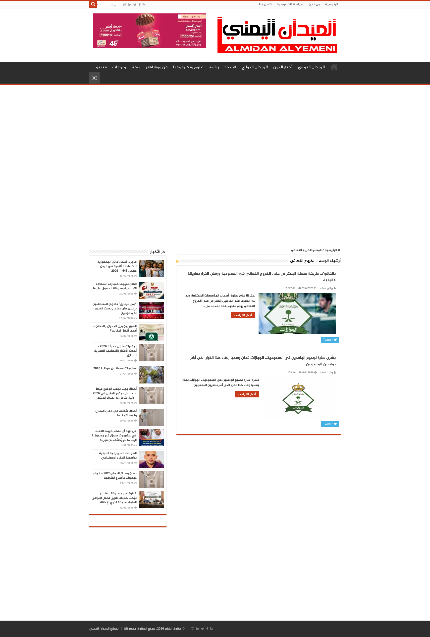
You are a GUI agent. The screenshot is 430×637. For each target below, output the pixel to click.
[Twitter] (135, 5)
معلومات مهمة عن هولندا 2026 (115, 368)
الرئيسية (331, 4)
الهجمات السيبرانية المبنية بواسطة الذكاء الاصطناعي (118, 456)
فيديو (101, 67)
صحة (136, 67)
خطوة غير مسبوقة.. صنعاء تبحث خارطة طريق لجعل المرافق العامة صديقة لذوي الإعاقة (114, 498)
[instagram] (125, 5)
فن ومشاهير (156, 67)
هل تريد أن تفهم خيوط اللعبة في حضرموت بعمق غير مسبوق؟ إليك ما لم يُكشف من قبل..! (114, 435)
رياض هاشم (326, 288)
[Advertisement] (215, 126)
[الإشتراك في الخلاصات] (177, 262)
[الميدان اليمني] (277, 37)
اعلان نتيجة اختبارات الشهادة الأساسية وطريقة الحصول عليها (115, 286)
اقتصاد (230, 67)
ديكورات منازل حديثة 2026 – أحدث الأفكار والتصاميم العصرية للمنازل (115, 351)
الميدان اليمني (311, 67)
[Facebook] (139, 5)
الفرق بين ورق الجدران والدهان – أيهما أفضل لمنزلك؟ (115, 329)
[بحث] (93, 4)
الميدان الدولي (255, 67)
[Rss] (144, 5)
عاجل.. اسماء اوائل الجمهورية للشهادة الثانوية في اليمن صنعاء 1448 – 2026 (117, 266)
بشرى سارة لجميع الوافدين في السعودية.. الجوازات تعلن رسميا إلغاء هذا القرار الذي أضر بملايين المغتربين (263, 361)
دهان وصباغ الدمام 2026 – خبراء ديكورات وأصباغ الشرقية (115, 476)
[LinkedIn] (130, 5)
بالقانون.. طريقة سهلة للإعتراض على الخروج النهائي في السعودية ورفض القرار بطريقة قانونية (261, 277)
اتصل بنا (265, 4)
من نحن (314, 4)
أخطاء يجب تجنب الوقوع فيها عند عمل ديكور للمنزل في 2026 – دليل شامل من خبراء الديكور (115, 393)
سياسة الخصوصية (290, 4)
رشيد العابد (326, 372)
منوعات (119, 67)
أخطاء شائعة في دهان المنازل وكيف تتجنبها (116, 413)
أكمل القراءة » (243, 315)
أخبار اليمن (282, 67)
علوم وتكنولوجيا (188, 67)
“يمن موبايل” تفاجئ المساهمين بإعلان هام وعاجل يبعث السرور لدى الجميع (115, 308)
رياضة (214, 67)
